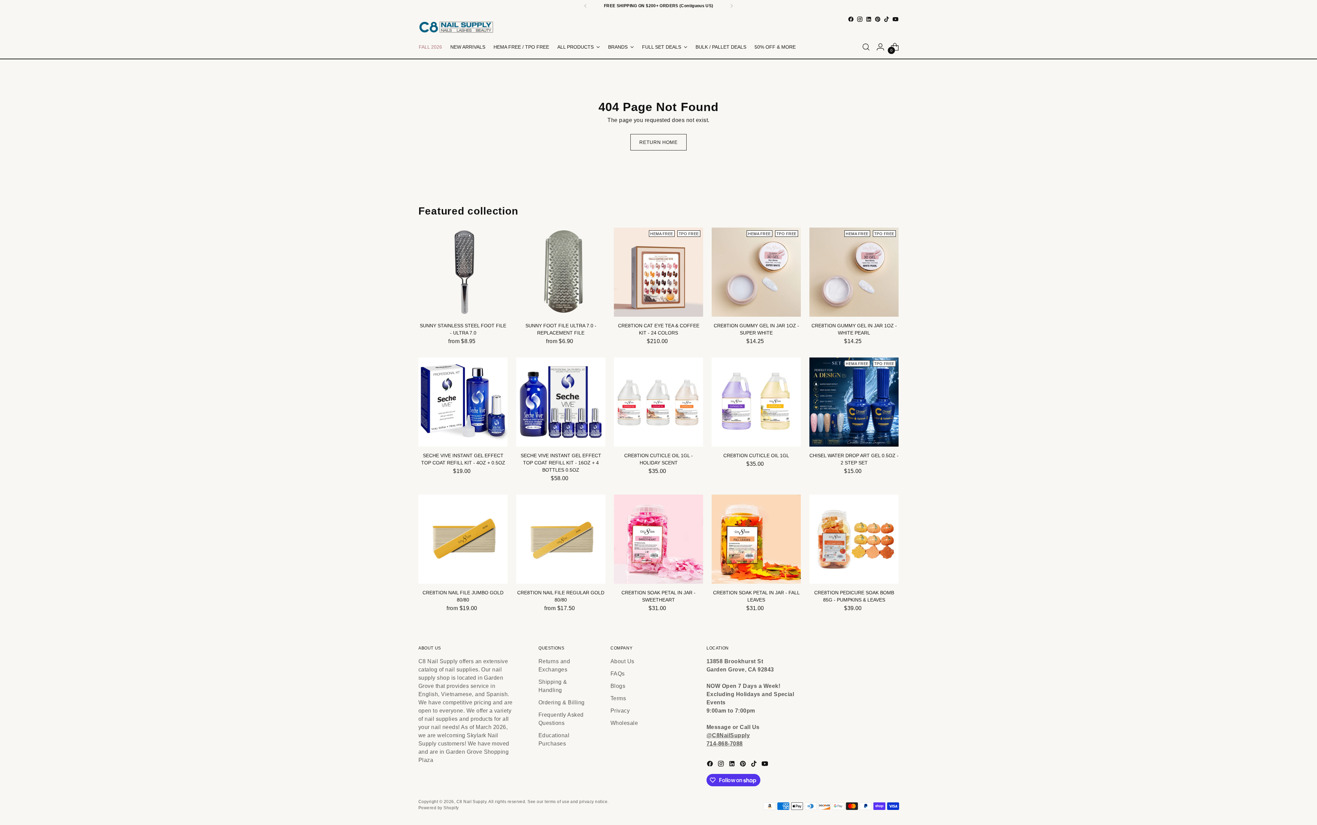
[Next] (731, 6)
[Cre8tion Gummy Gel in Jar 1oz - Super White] (756, 272)
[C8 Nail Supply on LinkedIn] (869, 19)
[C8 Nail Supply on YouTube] (895, 19)
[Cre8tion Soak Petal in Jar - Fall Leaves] (756, 539)
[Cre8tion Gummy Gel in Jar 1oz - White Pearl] (854, 272)
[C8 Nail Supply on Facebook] (851, 19)
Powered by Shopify (438, 807)
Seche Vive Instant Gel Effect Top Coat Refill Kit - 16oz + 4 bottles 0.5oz (561, 463)
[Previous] (585, 6)
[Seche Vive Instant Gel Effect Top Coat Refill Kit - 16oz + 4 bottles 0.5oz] (560, 402)
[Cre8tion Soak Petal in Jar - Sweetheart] (658, 539)
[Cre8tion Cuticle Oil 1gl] (756, 402)
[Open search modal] (866, 47)
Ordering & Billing (561, 702)
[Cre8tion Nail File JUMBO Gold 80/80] (463, 539)
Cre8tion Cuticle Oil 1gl (756, 455)
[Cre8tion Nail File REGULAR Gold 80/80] (560, 539)
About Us (622, 661)
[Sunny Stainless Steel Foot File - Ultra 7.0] (463, 272)
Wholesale (624, 723)
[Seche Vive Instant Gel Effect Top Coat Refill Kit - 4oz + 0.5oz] (463, 402)
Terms (618, 698)
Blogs (617, 686)
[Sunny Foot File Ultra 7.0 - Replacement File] (560, 272)
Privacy (620, 711)
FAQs (617, 674)
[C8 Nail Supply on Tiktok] (886, 19)
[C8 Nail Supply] (456, 27)
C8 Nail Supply (471, 801)
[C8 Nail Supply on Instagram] (860, 19)
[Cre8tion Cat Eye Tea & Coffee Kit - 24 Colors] (658, 272)
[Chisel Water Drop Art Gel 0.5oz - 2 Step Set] (854, 402)
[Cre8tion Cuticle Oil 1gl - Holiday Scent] (658, 402)
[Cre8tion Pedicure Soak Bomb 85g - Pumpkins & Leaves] (854, 539)
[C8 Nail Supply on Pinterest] (878, 19)
